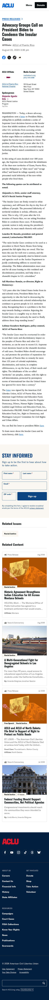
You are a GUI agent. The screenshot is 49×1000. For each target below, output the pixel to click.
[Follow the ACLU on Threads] (32, 852)
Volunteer (31, 892)
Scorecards (7, 946)
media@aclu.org (30, 75)
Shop (28, 881)
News (4, 935)
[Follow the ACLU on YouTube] (12, 852)
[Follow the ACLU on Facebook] (5, 852)
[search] (44, 983)
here (42, 425)
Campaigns (7, 913)
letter (23, 116)
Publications (8, 940)
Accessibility (24, 972)
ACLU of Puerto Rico (23, 45)
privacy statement (37, 508)
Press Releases (11, 19)
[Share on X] (9, 58)
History (5, 892)
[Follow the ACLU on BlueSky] (39, 852)
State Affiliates (9, 897)
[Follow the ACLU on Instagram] (18, 852)
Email (6, 484)
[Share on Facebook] (4, 58)
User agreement (8, 969)
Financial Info (9, 886)
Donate (41, 5)
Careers (6, 875)
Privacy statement (25, 969)
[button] (14, 58)
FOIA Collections (10, 924)
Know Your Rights (11, 929)
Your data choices (9, 972)
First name (8, 473)
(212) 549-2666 (29, 78)
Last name (27, 473)
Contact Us (7, 881)
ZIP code (7, 494)
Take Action (32, 886)
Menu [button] (29, 5)
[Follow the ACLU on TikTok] (25, 852)
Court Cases (8, 919)
